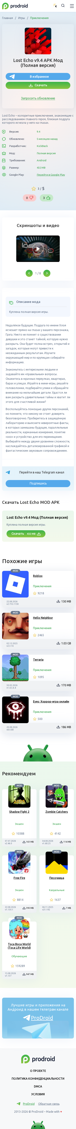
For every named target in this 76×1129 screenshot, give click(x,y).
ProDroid (42, 1018)
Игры (21, 18)
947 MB (30, 974)
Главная (8, 18)
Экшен (19, 823)
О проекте (38, 1070)
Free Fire (19, 877)
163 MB (30, 842)
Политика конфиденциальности (38, 1078)
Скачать (40, 85)
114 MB (67, 842)
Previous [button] (29, 273)
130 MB (66, 601)
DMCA (38, 1086)
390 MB (30, 908)
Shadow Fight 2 (19, 811)
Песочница (56, 877)
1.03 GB (66, 643)
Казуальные (57, 890)
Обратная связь (49, 1103)
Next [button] (46, 273)
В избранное (39, 76)
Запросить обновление (38, 98)
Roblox (37, 575)
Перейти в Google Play (51, 174)
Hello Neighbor (43, 617)
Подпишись (38, 483)
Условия (38, 1094)
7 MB (68, 908)
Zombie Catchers (56, 811)
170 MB (66, 685)
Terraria (38, 659)
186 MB (66, 727)
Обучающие (19, 956)
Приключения (39, 18)
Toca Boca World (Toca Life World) (19, 945)
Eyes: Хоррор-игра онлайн (51, 701)
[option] (38, 248)
